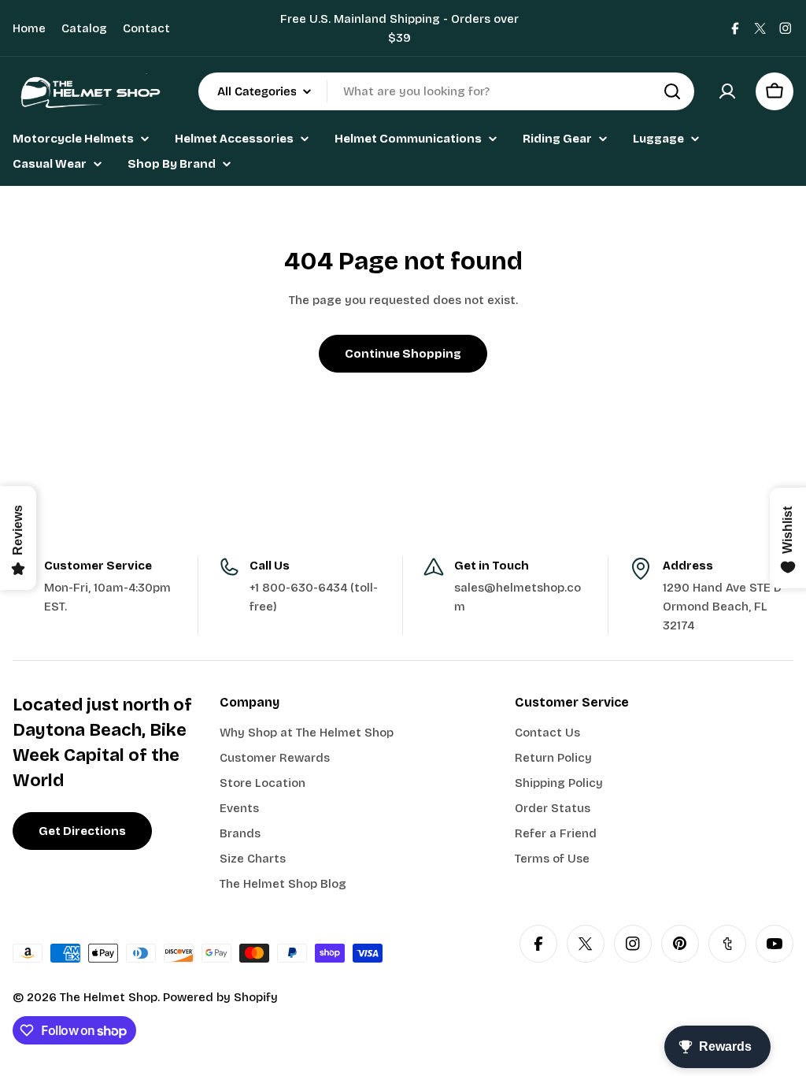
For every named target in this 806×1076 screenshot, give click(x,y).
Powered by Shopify (220, 997)
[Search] (672, 91)
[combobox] (446, 91)
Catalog (84, 28)
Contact (146, 28)
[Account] (727, 91)
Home (29, 28)
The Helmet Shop (108, 997)
